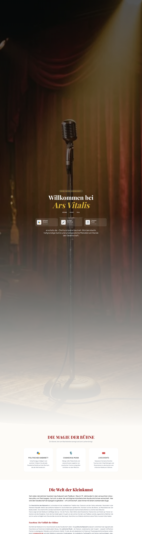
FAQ (78, 212)
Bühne (64, 212)
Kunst (72, 212)
